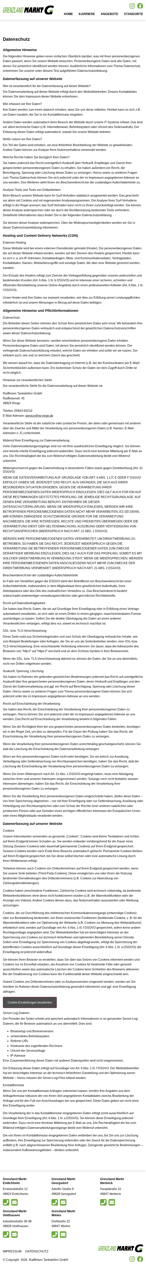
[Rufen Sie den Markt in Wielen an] (55, 1234)
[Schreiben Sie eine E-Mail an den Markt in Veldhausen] (15, 1234)
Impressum (12, 1251)
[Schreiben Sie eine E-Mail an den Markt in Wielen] (63, 1234)
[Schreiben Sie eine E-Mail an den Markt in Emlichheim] (15, 1202)
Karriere (87, 14)
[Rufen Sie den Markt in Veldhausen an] (6, 1234)
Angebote (109, 14)
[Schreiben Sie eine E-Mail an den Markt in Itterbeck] (112, 1202)
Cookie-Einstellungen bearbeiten (30, 1002)
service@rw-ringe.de (39, 415)
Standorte (133, 14)
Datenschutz (36, 1251)
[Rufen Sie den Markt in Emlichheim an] (6, 1202)
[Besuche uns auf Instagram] (132, 6)
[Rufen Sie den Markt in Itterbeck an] (104, 1202)
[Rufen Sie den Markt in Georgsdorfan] (55, 1202)
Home (68, 14)
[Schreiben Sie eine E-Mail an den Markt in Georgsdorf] (63, 1202)
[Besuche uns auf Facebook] (140, 6)
